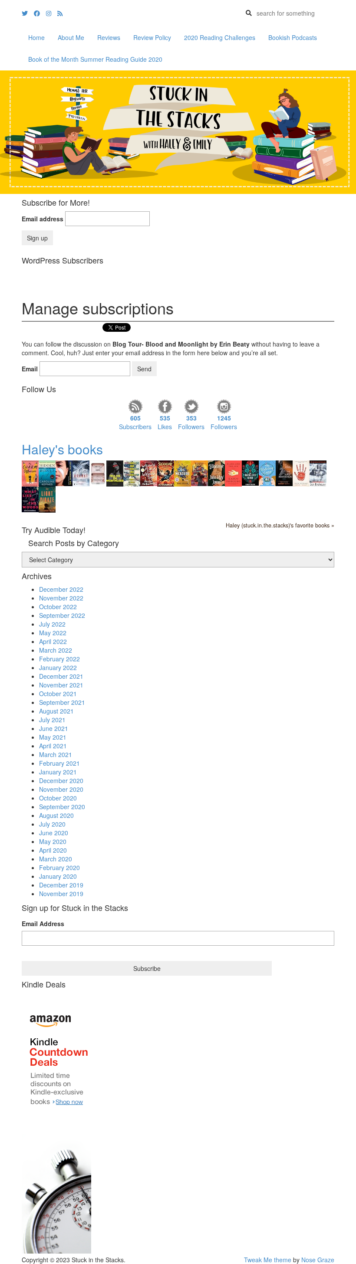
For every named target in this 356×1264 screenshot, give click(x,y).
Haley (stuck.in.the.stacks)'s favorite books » (280, 525)
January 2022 (58, 667)
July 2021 (52, 719)
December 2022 (61, 589)
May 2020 (52, 841)
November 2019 (61, 893)
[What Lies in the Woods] (30, 498)
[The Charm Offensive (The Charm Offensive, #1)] (30, 473)
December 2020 (61, 780)
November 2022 (61, 598)
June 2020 (53, 832)
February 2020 (59, 867)
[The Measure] (182, 472)
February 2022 (59, 658)
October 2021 (58, 693)
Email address (42, 218)
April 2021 (53, 745)
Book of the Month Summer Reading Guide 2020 (95, 59)
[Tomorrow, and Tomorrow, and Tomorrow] (131, 472)
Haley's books (62, 449)
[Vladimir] (216, 472)
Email (30, 368)
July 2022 (52, 624)
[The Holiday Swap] (267, 472)
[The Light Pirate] (47, 498)
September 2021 (62, 702)
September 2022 (62, 615)
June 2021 (53, 728)
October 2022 (58, 606)
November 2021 (61, 684)
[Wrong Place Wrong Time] (148, 472)
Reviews (108, 37)
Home (36, 37)
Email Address (43, 923)
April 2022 (53, 641)
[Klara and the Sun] (233, 472)
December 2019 (61, 884)
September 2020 (62, 806)
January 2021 (58, 771)
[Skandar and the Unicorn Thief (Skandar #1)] (165, 472)
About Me (71, 37)
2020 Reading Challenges (219, 37)
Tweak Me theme (267, 1259)
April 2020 (53, 850)
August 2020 (56, 815)
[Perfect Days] (97, 472)
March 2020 (55, 858)
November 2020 (61, 789)
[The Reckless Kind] (250, 472)
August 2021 (56, 711)
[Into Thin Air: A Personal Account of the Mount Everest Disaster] (318, 473)
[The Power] (301, 472)
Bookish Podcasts (292, 37)
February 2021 (59, 763)
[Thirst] (199, 472)
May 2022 (52, 632)
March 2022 (55, 650)
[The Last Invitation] (284, 472)
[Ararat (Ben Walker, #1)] (81, 472)
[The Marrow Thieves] (64, 472)
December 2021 (61, 676)
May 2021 (52, 737)
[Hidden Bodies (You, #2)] (47, 473)
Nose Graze (317, 1259)
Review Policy (152, 37)
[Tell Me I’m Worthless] (114, 472)
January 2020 (58, 876)
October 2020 (58, 798)
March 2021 (55, 754)
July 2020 (52, 824)
